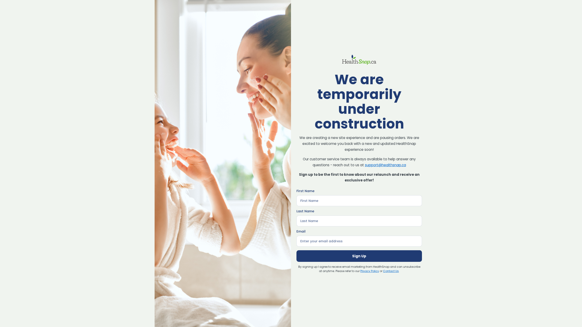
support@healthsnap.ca (385, 165)
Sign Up (359, 256)
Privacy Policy (369, 271)
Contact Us (391, 271)
